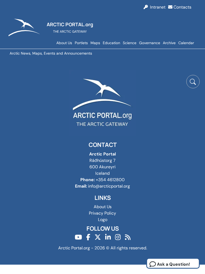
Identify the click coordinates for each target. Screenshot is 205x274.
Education (111, 42)
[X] (97, 237)
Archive (169, 42)
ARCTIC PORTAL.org (70, 24)
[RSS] (128, 237)
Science (129, 42)
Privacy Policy (102, 213)
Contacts (181, 7)
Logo (102, 219)
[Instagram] (118, 237)
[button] (193, 81)
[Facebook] (88, 237)
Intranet (156, 7)
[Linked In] (108, 237)
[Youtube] (78, 237)
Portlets (81, 42)
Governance (149, 42)
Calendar (186, 42)
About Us (64, 42)
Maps (95, 42)
